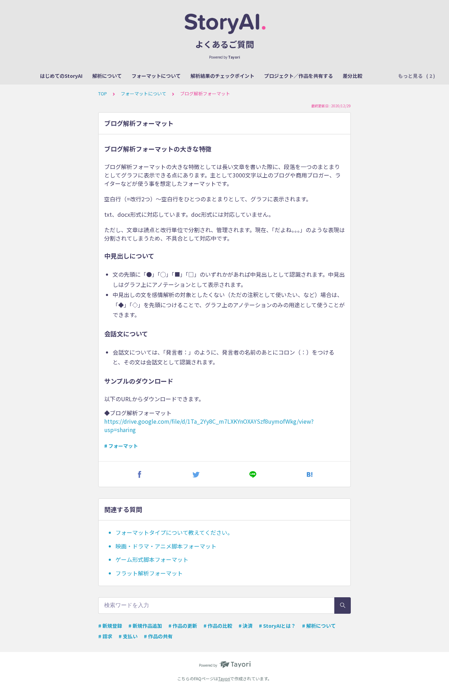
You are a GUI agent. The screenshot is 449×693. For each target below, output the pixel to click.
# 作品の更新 (182, 625)
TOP (102, 93)
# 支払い (128, 636)
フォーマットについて (156, 75)
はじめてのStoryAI (61, 75)
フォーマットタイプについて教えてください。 (174, 532)
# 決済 (246, 625)
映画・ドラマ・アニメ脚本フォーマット (165, 546)
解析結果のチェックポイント (222, 75)
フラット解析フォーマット (149, 573)
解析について (107, 75)
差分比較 (352, 75)
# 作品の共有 (158, 636)
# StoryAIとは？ (277, 625)
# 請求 (105, 636)
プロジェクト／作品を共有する (298, 75)
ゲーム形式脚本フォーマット (151, 559)
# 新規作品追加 (145, 625)
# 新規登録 (110, 625)
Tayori (224, 678)
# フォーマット (121, 445)
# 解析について (319, 625)
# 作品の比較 (217, 625)
